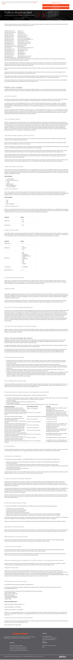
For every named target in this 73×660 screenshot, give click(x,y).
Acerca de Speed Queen (47, 636)
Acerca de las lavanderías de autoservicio (18, 647)
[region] (36, 5)
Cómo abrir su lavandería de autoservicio (18, 648)
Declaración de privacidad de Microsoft (41, 576)
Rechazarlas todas (56, 5)
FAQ (42, 656)
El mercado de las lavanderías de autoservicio (19, 650)
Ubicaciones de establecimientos (49, 639)
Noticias (44, 641)
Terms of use (34, 656)
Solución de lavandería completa (16, 645)
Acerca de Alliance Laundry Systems (49, 637)
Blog (43, 647)
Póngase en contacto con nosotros (49, 645)
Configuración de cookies (56, 2)
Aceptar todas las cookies (56, 7)
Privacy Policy (39, 656)
